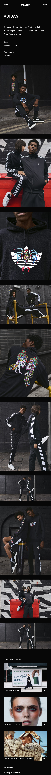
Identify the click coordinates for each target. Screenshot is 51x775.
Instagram (8, 767)
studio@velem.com (12, 773)
